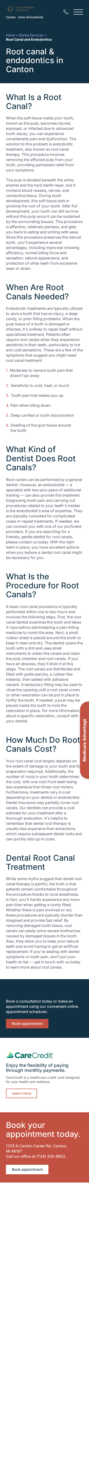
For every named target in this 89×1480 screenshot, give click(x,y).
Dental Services (31, 35)
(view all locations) (30, 17)
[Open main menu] (78, 12)
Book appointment (27, 1023)
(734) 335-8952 (50, 1156)
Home (10, 35)
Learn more (21, 1093)
